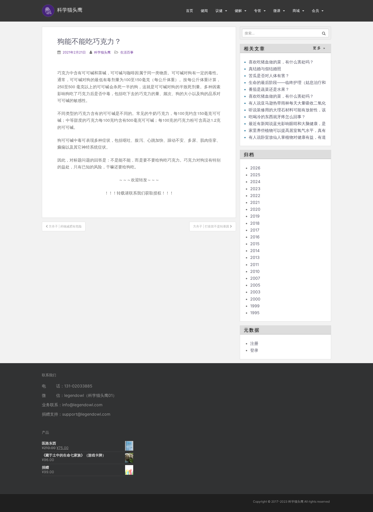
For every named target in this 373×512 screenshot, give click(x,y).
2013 (255, 257)
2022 (255, 195)
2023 (255, 188)
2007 (255, 278)
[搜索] (324, 33)
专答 (257, 10)
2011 (254, 264)
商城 (296, 10)
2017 (254, 230)
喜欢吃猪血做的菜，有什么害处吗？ (281, 61)
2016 (255, 236)
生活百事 (126, 52)
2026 (255, 167)
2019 (255, 216)
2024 (255, 181)
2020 (255, 209)
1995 (255, 312)
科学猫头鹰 (102, 52)
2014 (255, 250)
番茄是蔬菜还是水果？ (269, 89)
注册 (254, 343)
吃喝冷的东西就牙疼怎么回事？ (277, 116)
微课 (276, 10)
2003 (255, 291)
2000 (255, 299)
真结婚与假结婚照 (265, 68)
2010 (255, 271)
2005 (255, 285)
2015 (255, 243)
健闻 (204, 10)
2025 (255, 174)
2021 (255, 202)
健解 (238, 10)
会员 (315, 10)
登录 (254, 350)
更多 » (319, 48)
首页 (189, 10)
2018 (255, 223)
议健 (219, 10)
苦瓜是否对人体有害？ (269, 75)
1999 (255, 305)
